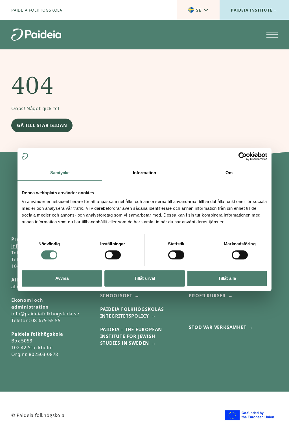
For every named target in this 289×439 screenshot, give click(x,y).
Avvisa (62, 278)
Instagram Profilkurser (207, 292)
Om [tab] (229, 172)
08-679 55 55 (46, 320)
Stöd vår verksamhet (217, 327)
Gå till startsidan (42, 125)
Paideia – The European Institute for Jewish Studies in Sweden (131, 336)
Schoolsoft (116, 295)
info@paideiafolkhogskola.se (45, 314)
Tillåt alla (227, 278)
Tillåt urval (144, 278)
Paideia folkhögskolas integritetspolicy (132, 312)
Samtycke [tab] (60, 172)
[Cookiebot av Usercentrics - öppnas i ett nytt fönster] (242, 156)
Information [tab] (144, 172)
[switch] (113, 254)
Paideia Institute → (254, 10)
